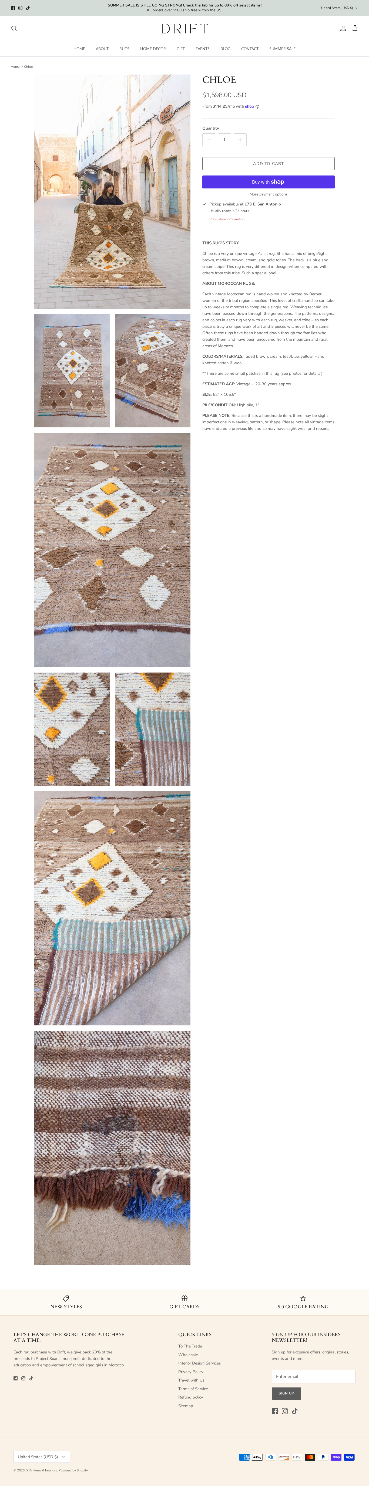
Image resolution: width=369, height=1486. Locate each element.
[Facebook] (13, 8)
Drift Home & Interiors (41, 1470)
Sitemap (185, 1406)
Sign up (286, 1393)
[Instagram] (20, 8)
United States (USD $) (337, 8)
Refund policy (190, 1397)
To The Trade (190, 1346)
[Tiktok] (28, 8)
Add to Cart (268, 163)
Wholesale (188, 1354)
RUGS (124, 48)
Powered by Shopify (73, 1470)
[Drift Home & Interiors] (184, 28)
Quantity (210, 128)
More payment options (269, 194)
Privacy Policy (190, 1371)
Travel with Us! (191, 1380)
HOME (79, 48)
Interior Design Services (199, 1363)
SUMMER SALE (282, 48)
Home (15, 67)
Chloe (28, 67)
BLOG (225, 48)
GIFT (181, 48)
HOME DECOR (153, 48)
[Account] (342, 28)
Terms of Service (193, 1389)
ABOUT (102, 48)
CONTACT (250, 48)
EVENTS (203, 48)
